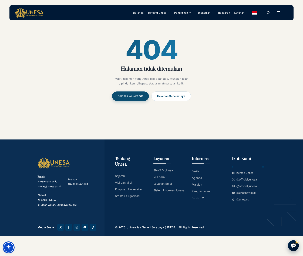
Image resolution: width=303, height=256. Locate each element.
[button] (9, 247)
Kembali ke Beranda (130, 96)
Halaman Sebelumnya (171, 96)
